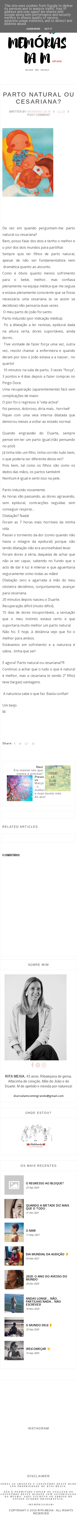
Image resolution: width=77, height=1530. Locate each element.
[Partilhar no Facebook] (15, 744)
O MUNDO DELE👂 (39, 1325)
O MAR (31, 1230)
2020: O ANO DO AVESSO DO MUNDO (46, 1277)
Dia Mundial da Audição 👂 (47, 1254)
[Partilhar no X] (20, 744)
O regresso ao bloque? (45, 1183)
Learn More (33, 29)
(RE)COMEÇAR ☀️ (38, 1349)
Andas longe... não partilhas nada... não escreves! (43, 1301)
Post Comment (38, 115)
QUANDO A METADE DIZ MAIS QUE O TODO (47, 1206)
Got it (48, 29)
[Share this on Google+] (27, 744)
